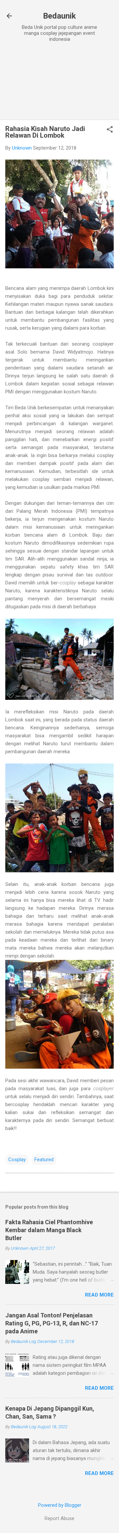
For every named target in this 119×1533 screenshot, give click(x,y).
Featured (44, 1160)
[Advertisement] (59, 82)
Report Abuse (59, 1518)
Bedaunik (59, 16)
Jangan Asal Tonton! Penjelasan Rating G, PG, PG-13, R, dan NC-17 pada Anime (51, 1323)
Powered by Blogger (59, 1505)
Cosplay (17, 1160)
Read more (99, 1295)
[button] (110, 130)
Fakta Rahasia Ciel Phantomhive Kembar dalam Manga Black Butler (49, 1230)
